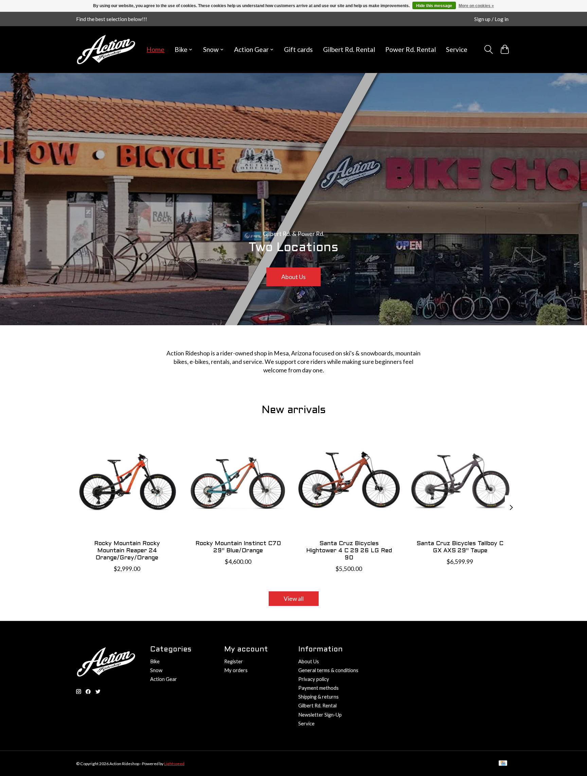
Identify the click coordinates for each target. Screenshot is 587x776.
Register (233, 661)
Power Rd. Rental (410, 49)
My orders (236, 670)
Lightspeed (174, 763)
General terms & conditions (328, 670)
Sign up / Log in (491, 19)
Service (456, 49)
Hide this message (434, 5)
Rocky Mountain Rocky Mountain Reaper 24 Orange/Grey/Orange (127, 551)
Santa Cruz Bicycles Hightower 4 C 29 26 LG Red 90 (349, 551)
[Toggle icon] (488, 49)
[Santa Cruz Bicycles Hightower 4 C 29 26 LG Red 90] (349, 483)
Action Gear (163, 679)
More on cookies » (476, 5)
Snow (156, 670)
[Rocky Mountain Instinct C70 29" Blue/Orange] (238, 483)
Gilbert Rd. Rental (349, 49)
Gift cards (298, 49)
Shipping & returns (318, 697)
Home (155, 49)
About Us (293, 276)
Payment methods (318, 688)
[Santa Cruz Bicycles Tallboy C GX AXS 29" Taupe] (460, 483)
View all (294, 598)
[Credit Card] (503, 763)
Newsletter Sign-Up (320, 715)
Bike (155, 661)
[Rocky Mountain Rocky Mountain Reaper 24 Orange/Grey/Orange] (127, 483)
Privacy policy (313, 679)
